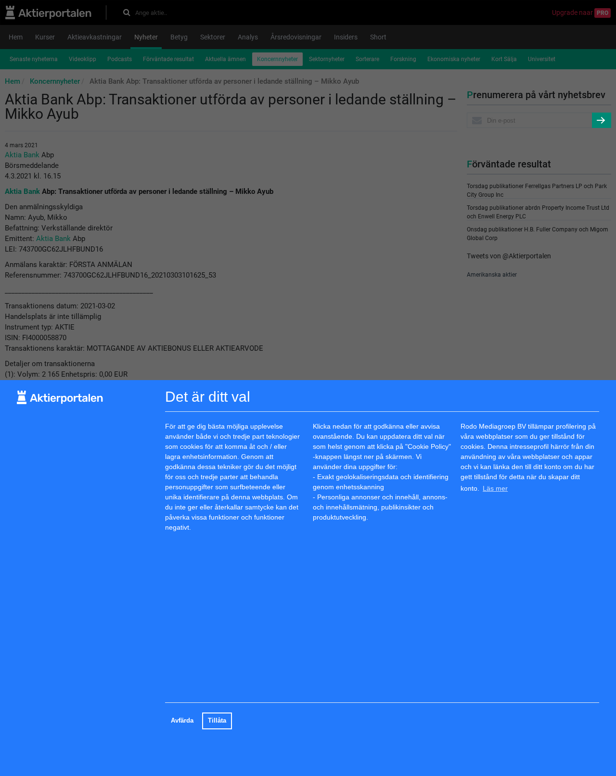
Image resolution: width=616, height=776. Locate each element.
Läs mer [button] (495, 488)
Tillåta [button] (217, 720)
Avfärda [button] (182, 720)
